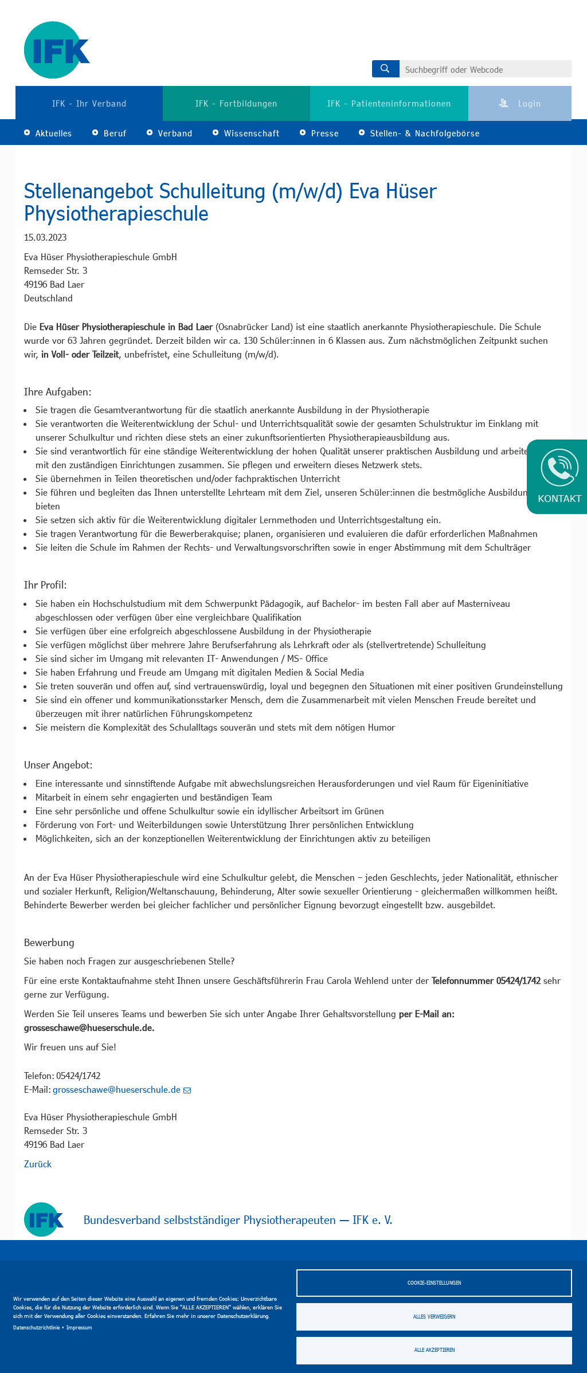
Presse (325, 133)
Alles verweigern (434, 1316)
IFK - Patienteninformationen (389, 103)
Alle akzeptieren (434, 1350)
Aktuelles (54, 133)
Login (528, 103)
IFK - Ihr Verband (89, 103)
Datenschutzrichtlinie (36, 1327)
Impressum (79, 1327)
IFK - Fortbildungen (236, 103)
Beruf (115, 133)
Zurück (38, 1163)
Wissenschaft (252, 133)
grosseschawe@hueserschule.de (117, 1089)
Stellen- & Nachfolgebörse (425, 133)
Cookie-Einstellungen (434, 1283)
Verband (175, 133)
